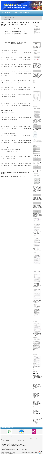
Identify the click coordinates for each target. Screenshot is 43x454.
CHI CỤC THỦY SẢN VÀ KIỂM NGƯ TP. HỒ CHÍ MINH (31, 452)
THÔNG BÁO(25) (35, 422)
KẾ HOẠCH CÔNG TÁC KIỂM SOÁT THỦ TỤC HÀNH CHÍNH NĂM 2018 (37, 368)
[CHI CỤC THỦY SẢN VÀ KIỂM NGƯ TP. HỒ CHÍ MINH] (21, 5)
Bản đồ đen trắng (4, 170)
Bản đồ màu (3, 167)
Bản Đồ (36, 438)
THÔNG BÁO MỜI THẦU (36, 155)
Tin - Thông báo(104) (36, 385)
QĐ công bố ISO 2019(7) (36, 375)
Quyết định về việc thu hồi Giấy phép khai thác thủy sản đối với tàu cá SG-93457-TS (37, 87)
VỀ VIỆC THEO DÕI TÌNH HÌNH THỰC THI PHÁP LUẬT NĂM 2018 (37, 301)
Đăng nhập (5, 19)
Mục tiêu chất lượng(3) (36, 402)
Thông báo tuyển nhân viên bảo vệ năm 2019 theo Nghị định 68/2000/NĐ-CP (37, 232)
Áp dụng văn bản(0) (36, 401)
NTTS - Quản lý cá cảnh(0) (37, 379)
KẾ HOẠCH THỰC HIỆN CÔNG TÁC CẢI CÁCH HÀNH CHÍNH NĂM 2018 (37, 352)
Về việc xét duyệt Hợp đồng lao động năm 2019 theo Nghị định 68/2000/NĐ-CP (37, 249)
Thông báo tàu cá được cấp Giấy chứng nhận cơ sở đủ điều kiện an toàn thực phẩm (37, 104)
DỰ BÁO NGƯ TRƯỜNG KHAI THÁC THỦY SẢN (10, 176)
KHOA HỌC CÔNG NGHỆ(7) (37, 417)
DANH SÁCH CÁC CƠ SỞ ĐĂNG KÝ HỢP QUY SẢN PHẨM (37, 47)
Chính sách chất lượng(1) (37, 403)
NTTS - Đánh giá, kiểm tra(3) (37, 376)
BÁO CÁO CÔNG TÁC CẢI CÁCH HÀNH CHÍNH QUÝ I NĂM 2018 (37, 334)
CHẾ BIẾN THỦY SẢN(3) (36, 419)
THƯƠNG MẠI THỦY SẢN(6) (37, 418)
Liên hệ (31, 438)
